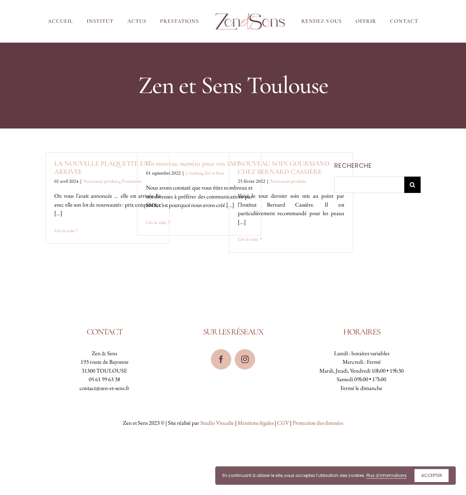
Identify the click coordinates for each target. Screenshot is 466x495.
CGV (283, 422)
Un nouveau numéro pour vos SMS (192, 164)
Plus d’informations (386, 475)
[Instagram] (245, 359)
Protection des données (317, 422)
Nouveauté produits (101, 181)
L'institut (194, 173)
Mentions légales (255, 422)
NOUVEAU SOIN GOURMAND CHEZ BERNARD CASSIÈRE (284, 168)
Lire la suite (64, 230)
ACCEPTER (431, 475)
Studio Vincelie (217, 422)
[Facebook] (221, 359)
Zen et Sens (214, 173)
